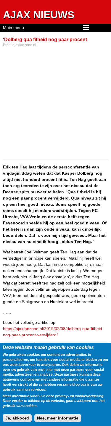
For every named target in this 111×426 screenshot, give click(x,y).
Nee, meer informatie (57, 418)
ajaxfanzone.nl (24, 45)
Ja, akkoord (17, 418)
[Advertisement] (55, 104)
